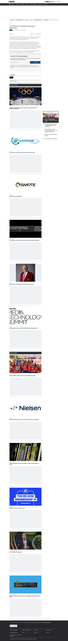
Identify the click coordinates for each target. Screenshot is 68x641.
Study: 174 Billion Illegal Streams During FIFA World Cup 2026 (51, 120)
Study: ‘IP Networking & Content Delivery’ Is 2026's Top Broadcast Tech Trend (51, 130)
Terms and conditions (14, 630)
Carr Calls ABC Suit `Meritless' (51, 138)
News (13, 4)
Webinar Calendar (38, 19)
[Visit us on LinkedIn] (49, 1)
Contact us (36, 632)
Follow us (33, 33)
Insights (17, 4)
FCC (31, 19)
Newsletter (39, 33)
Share (12, 33)
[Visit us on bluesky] (52, 1)
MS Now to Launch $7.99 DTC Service (51, 135)
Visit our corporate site (47, 622)
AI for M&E (46, 19)
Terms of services (23, 65)
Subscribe (41, 4)
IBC (26, 19)
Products (22, 4)
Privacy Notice (13, 66)
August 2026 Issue (19, 19)
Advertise (47, 632)
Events (27, 4)
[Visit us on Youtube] (50, 1)
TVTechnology (16, 30)
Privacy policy (36, 630)
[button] (58, 1)
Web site (13, 52)
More (45, 4)
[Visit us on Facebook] (45, 1)
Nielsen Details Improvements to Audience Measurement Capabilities (51, 125)
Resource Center (33, 4)
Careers (23, 632)
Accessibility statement (14, 632)
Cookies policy (48, 630)
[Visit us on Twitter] (47, 1)
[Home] (9, 4)
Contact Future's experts (26, 630)
